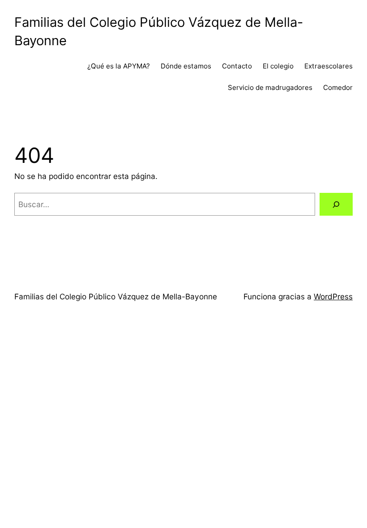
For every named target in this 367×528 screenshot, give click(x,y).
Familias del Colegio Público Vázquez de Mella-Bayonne (115, 296)
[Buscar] (336, 204)
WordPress (333, 296)
